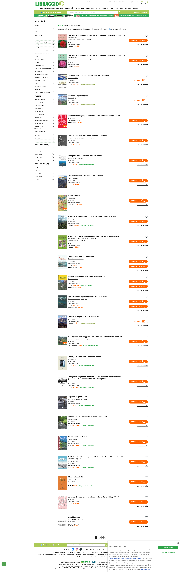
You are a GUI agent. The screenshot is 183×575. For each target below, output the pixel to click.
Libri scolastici (45, 8)
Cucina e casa (44, 60)
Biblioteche (104, 552)
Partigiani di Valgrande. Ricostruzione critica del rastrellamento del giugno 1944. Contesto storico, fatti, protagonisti (94, 378)
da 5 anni (44, 135)
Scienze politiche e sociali (44, 92)
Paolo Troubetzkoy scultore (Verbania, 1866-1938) (87, 136)
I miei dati (85, 2)
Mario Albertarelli (82, 399)
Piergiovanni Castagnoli (87, 138)
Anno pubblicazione (75, 29)
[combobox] (92, 12)
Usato (44, 32)
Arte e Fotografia (44, 48)
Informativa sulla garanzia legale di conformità (72, 557)
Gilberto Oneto (83, 241)
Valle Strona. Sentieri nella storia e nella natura (86, 276)
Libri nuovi (59, 8)
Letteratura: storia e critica (44, 77)
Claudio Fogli (44, 111)
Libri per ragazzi (44, 65)
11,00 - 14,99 (44, 173)
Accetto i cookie (168, 547)
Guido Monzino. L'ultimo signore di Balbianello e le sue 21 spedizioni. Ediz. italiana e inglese (96, 458)
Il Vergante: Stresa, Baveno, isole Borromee (85, 156)
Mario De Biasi (72, 519)
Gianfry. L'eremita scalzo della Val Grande (84, 357)
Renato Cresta (83, 339)
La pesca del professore (77, 397)
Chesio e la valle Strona (77, 477)
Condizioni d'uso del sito (66, 554)
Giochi (112, 8)
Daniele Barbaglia (73, 339)
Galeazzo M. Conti (73, 241)
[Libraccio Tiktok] (80, 550)
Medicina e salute (44, 80)
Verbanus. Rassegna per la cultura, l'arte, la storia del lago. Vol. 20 (94, 116)
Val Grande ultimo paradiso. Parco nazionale (85, 176)
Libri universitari (78, 8)
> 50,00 (44, 160)
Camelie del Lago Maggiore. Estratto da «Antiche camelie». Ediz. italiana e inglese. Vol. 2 (96, 56)
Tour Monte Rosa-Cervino (78, 437)
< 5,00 (44, 148)
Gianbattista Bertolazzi (44, 120)
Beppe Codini (44, 102)
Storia (44, 39)
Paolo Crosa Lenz (73, 279)
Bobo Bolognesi (44, 105)
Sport (44, 57)
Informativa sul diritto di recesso (100, 557)
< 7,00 (44, 167)
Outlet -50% (90, 8)
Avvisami (137, 80)
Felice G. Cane (72, 479)
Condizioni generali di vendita (47, 554)
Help (78, 552)
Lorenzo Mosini (79, 259)
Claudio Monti (92, 339)
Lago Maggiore (74, 517)
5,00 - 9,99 (44, 151)
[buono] (91, 15)
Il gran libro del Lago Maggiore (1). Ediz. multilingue (88, 296)
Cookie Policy (145, 569)
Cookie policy (94, 552)
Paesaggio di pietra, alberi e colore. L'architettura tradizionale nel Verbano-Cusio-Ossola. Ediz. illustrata (93, 237)
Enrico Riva (71, 259)
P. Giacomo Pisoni (44, 126)
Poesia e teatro (44, 71)
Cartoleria (119, 8)
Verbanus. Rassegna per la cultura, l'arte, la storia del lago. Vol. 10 (93, 497)
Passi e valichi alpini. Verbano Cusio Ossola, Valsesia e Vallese (92, 216)
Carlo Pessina (44, 108)
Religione (44, 62)
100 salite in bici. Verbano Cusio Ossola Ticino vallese (88, 417)
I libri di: (60, 25)
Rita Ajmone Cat (73, 461)
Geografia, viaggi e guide (44, 42)
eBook (98, 8)
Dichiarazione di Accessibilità (85, 554)
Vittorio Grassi (72, 158)
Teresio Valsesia (44, 114)
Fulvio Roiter (80, 519)
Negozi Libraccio (140, 12)
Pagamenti (71, 552)
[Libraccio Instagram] (76, 550)
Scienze (44, 83)
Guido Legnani (44, 123)
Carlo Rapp (44, 117)
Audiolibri (105, 8)
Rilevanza (114, 29)
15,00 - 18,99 (44, 176)
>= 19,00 (44, 179)
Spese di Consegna (59, 552)
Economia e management (44, 74)
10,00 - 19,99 (44, 154)
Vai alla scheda (142, 45)
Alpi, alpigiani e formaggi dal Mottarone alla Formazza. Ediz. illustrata (95, 337)
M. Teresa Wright (73, 78)
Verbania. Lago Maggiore (78, 95)
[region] (144, 556)
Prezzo (105, 29)
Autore (87, 29)
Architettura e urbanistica (44, 51)
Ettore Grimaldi (72, 399)
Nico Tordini (71, 381)
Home (37, 21)
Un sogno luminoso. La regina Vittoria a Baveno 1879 (88, 75)
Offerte (135, 8)
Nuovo (44, 29)
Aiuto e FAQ (112, 2)
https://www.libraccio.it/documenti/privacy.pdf (126, 558)
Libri (43, 12)
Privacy (85, 552)
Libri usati (68, 8)
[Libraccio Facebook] (73, 550)
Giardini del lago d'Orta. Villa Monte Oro (83, 317)
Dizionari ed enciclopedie (44, 54)
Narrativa (44, 45)
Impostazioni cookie (168, 552)
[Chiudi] (178, 543)
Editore (96, 29)
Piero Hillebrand (86, 40)
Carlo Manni (80, 158)
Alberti (73, 42)
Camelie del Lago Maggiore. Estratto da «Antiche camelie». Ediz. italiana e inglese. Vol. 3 (96, 36)
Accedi (128, 2)
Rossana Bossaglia (74, 138)
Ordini (90, 2)
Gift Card (128, 8)
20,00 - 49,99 (44, 157)
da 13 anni (44, 141)
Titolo (124, 29)
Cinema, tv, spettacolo (44, 86)
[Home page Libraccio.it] (49, 6)
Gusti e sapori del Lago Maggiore (81, 256)
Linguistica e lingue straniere (44, 68)
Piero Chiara (71, 198)
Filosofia (44, 89)
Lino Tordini (78, 381)
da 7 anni (44, 138)
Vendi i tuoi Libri (120, 2)
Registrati (135, 2)
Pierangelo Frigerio (44, 99)
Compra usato (136, 120)
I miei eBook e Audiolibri (100, 2)
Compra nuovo (137, 40)
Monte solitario (74, 196)
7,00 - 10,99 (44, 170)
